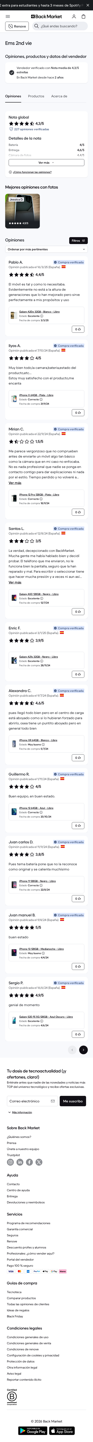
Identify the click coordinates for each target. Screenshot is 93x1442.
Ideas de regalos (18, 1310)
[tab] (13, 96)
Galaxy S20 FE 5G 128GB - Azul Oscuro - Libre (46, 1016)
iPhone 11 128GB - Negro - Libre (37, 881)
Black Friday (15, 1316)
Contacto (13, 1184)
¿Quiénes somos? (19, 1137)
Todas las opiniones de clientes (28, 1304)
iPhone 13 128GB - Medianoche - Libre (41, 948)
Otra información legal (22, 1367)
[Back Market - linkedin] (19, 1162)
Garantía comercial (20, 1229)
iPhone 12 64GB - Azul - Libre (36, 808)
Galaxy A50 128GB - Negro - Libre (39, 594)
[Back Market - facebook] (29, 1162)
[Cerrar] (87, 5)
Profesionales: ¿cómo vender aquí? (30, 1253)
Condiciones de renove (23, 1349)
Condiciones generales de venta (29, 1343)
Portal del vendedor (20, 1259)
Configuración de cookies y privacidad (33, 1355)
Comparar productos (21, 1298)
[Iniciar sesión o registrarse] (74, 16)
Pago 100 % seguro (20, 1266)
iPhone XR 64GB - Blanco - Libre (38, 740)
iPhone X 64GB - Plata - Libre (36, 395)
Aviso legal (14, 1373)
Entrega (12, 1196)
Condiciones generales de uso (27, 1337)
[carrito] (83, 16)
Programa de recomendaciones (28, 1223)
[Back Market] (46, 16)
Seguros (12, 1235)
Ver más (15, 483)
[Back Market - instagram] (10, 1162)
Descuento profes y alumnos (26, 1247)
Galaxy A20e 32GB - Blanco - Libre (39, 311)
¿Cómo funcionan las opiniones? (32, 172)
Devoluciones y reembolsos (26, 1202)
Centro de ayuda (18, 1190)
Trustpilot (13, 1155)
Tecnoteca (14, 1292)
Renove (12, 1241)
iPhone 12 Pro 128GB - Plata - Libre (39, 494)
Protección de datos (21, 1361)
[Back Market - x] (38, 1162)
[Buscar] (36, 26)
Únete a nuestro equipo (23, 1149)
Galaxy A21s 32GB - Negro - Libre (38, 656)
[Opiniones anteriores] (72, 1050)
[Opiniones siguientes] (83, 1050)
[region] (46, 212)
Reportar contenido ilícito (24, 1380)
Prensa (11, 1143)
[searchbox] (63, 26)
